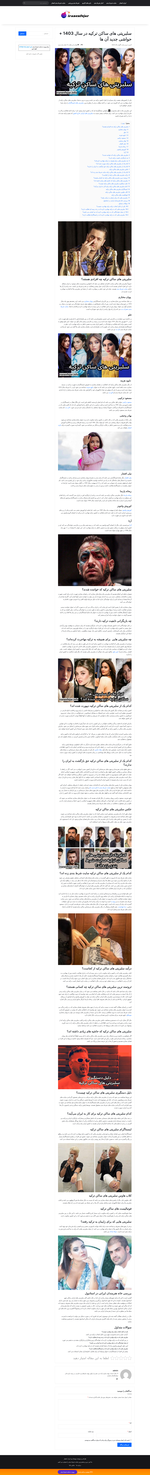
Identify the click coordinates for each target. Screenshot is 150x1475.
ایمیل (129, 1431)
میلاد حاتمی (98, 750)
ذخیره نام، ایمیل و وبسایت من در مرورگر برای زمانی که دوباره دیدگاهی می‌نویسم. (107, 1440)
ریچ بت (113, 901)
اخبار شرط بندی (98, 3)
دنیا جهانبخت (122, 907)
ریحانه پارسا (128, 495)
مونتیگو (129, 1015)
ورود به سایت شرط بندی (67, 1472)
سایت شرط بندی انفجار (58, 3)
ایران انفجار (122, 3)
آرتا (130, 525)
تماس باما (72, 1465)
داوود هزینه (89, 387)
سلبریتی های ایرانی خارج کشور (83, 113)
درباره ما (78, 1465)
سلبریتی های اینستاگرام (76, 103)
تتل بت (118, 329)
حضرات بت (124, 309)
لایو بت (111, 393)
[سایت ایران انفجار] (75, 15)
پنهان (123, 123)
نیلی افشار (128, 478)
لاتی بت (67, 407)
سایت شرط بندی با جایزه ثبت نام (100, 788)
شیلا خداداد (113, 1232)
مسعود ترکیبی (127, 402)
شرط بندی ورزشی (73, 3)
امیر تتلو (115, 652)
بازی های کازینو (86, 3)
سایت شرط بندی (111, 3)
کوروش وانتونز (127, 510)
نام (130, 1423)
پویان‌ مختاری (88, 301)
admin (115, 1370)
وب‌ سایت (90, 1431)
